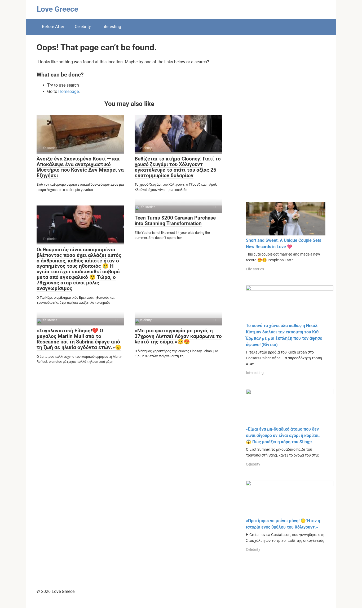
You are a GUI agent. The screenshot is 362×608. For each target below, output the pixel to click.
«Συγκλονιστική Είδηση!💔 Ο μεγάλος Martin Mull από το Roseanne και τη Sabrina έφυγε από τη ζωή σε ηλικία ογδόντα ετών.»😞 (79, 339)
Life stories (255, 269)
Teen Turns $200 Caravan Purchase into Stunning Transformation (175, 220)
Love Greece (57, 9)
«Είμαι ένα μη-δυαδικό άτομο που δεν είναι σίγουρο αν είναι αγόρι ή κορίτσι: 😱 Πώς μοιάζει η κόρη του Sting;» (283, 435)
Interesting (111, 26)
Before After (53, 26)
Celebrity (83, 26)
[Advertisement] (285, 122)
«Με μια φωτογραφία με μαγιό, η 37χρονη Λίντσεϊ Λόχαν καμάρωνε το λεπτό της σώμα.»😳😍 (178, 336)
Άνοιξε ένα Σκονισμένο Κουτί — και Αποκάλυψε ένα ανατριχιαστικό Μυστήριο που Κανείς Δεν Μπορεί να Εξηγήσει (80, 167)
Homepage (68, 91)
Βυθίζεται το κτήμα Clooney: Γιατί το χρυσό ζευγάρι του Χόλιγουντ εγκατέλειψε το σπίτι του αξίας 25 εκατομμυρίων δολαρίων (178, 167)
